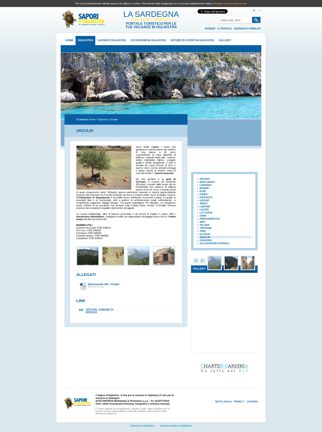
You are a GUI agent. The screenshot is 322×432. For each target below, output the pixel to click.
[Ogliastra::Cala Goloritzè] (231, 268)
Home (69, 40)
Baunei (204, 188)
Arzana (205, 179)
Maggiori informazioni (225, 3)
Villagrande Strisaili (214, 243)
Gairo (204, 194)
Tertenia (206, 228)
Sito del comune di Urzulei (99, 311)
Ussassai (206, 240)
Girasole (206, 197)
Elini (203, 191)
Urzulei (114, 119)
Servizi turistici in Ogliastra (176, 425)
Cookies (252, 401)
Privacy (239, 401)
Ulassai (205, 234)
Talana (204, 225)
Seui (202, 221)
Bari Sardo (207, 182)
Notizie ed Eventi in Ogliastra (192, 40)
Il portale (225, 28)
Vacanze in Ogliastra (142, 425)
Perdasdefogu (210, 218)
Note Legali (223, 401)
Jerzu (203, 203)
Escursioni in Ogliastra (148, 40)
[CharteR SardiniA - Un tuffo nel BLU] (224, 375)
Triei (203, 231)
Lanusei (205, 206)
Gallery (225, 40)
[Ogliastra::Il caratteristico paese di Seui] (247, 268)
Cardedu (206, 185)
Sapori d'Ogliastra (111, 40)
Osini (203, 215)
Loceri (204, 209)
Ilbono (204, 200)
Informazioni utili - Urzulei (103, 284)
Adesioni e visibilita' (247, 28)
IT (254, 10)
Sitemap (210, 28)
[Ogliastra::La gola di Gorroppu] (214, 268)
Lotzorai (206, 212)
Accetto (243, 3)
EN (259, 10)
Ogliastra (85, 40)
